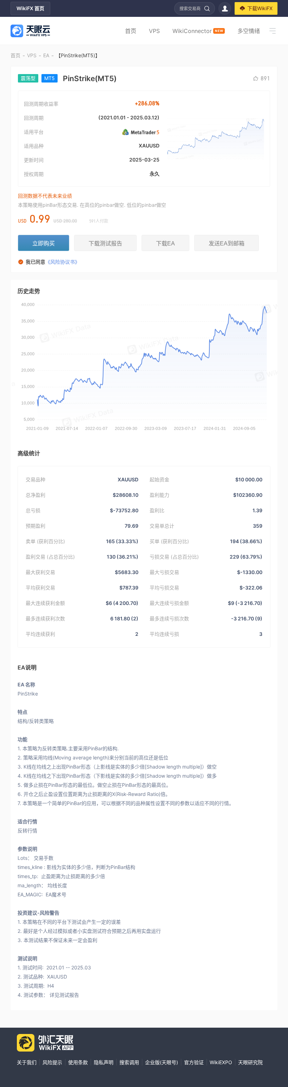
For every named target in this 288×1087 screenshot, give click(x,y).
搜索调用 (129, 1062)
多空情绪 (248, 30)
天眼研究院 (250, 1062)
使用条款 (78, 1062)
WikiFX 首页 (30, 8)
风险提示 (52, 1062)
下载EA (165, 243)
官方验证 (194, 1062)
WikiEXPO (221, 1062)
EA (46, 55)
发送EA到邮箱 (226, 243)
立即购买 (43, 243)
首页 (130, 30)
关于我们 (27, 1062)
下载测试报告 (105, 243)
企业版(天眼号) (161, 1062)
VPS (154, 30)
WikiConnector (197, 30)
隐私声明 (103, 1062)
